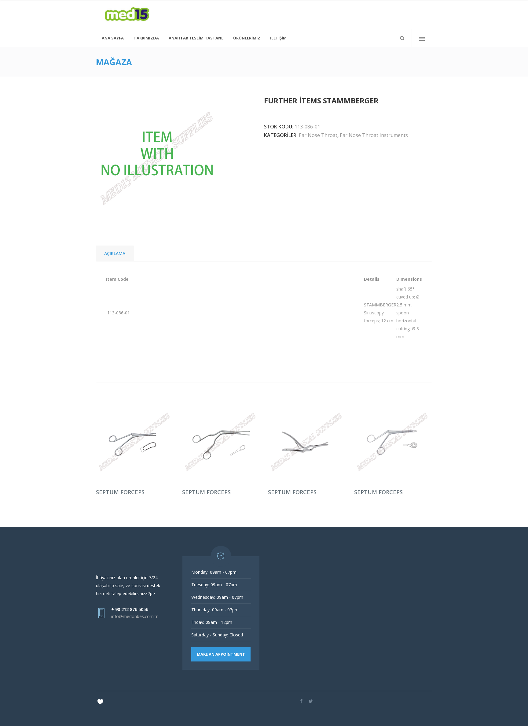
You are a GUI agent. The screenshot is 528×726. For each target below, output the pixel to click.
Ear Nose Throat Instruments (374, 135)
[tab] (115, 253)
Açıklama (114, 253)
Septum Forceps (120, 492)
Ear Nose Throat (318, 135)
